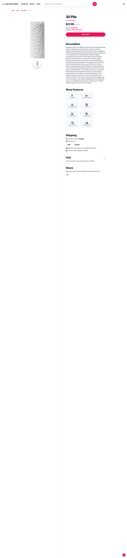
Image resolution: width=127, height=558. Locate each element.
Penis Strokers (77, 29)
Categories (24, 4)
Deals (38, 4)
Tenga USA (23, 10)
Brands (32, 4)
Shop (18, 10)
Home (13, 10)
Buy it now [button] (85, 34)
